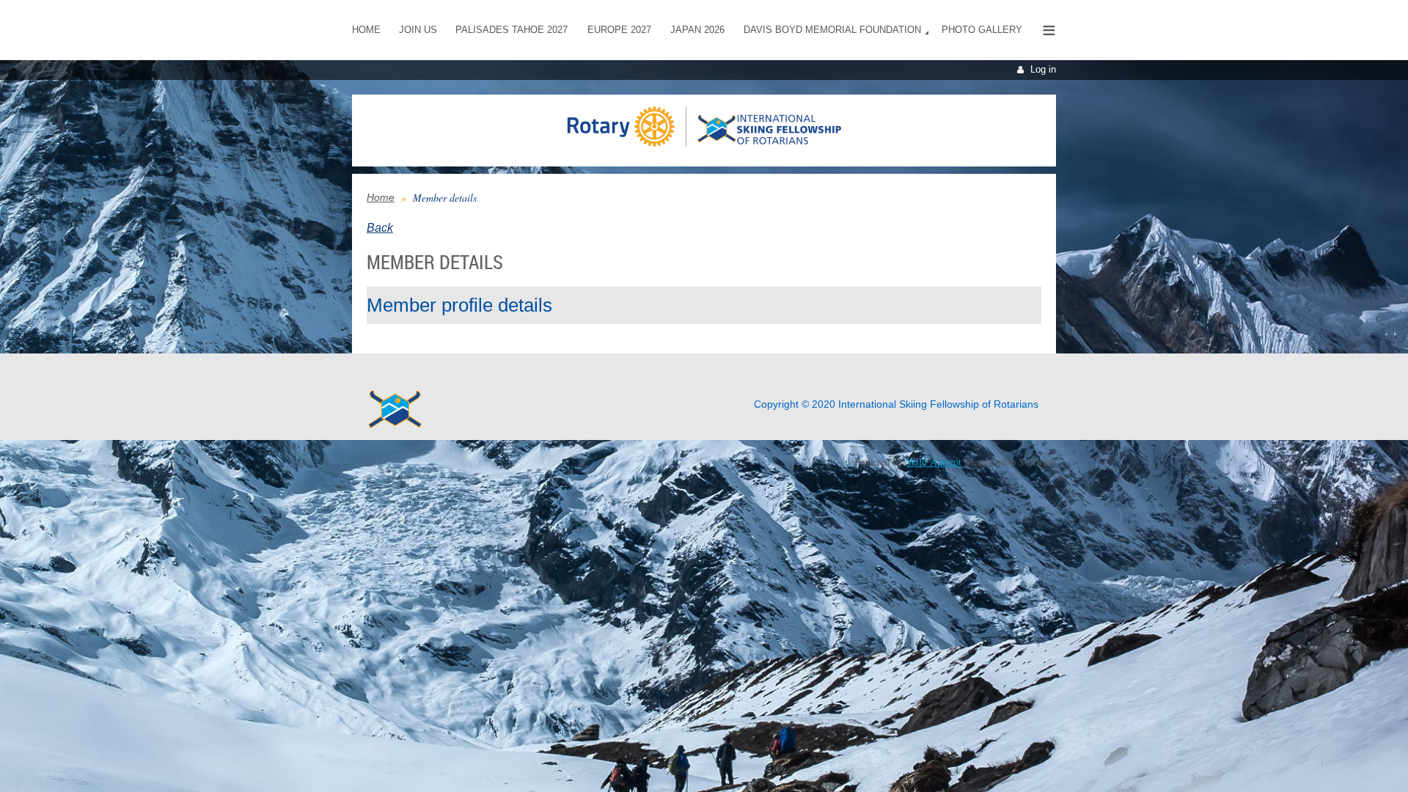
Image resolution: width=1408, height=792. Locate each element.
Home (381, 197)
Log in (1043, 69)
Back (380, 227)
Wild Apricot (933, 462)
